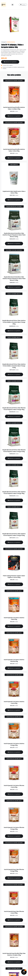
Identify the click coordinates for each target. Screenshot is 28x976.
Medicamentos (11, 42)
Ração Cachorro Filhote (14, 381)
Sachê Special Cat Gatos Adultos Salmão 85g (14, 660)
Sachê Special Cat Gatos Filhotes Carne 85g (14, 786)
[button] (12, 5)
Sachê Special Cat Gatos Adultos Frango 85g (14, 744)
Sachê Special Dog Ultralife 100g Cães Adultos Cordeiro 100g (14, 954)
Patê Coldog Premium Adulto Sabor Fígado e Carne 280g (14, 576)
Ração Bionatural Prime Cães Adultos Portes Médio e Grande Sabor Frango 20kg (14, 322)
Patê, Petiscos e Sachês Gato (14, 591)
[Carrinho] (20, 4)
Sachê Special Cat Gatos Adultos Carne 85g (14, 702)
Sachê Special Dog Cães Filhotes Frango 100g (14, 870)
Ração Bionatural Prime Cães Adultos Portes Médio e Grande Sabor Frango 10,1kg (14, 365)
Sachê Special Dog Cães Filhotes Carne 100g (14, 912)
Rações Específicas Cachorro (14, 206)
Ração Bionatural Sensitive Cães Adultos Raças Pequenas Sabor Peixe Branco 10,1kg (14, 234)
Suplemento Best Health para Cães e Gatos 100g (14, 192)
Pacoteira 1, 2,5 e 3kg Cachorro (14, 250)
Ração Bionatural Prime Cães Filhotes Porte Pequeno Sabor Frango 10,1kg (14, 450)
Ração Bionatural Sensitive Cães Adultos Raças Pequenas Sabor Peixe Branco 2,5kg (14, 278)
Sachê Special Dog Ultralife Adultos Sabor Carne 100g (14, 150)
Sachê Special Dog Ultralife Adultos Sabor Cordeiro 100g (14, 108)
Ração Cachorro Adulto (14, 293)
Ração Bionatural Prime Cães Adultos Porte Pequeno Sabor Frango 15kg (14, 492)
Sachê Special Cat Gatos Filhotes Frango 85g (14, 828)
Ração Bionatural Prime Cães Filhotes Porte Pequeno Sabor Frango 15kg (14, 408)
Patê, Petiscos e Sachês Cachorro (14, 80)
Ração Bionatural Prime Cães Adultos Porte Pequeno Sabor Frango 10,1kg (14, 534)
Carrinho (23, 4)
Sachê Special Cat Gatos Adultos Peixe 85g (14, 618)
